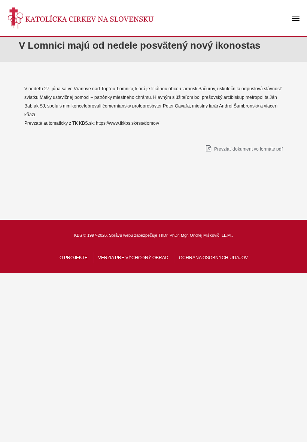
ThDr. (163, 235)
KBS (78, 235)
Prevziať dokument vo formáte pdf (248, 149)
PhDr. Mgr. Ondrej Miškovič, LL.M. (201, 235)
